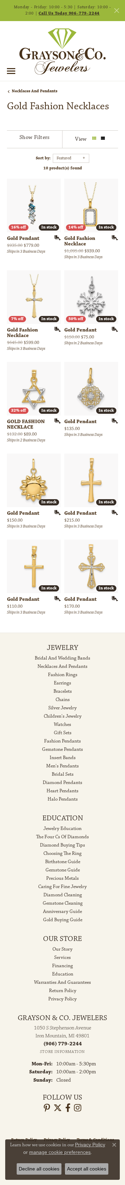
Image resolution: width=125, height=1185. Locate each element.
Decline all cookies (39, 1169)
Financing (62, 966)
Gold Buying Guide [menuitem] (62, 920)
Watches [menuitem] (62, 724)
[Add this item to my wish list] (55, 237)
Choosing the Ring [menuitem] (62, 853)
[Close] (116, 10)
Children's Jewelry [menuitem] (63, 716)
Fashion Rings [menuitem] (62, 675)
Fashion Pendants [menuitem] (62, 741)
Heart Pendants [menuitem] (62, 791)
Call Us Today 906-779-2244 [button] (69, 13)
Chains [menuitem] (63, 700)
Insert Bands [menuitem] (63, 758)
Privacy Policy (62, 999)
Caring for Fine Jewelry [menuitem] (62, 887)
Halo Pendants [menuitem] (63, 799)
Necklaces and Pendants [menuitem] (63, 666)
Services (62, 957)
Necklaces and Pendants (34, 91)
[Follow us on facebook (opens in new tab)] (67, 1108)
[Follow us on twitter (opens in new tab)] (57, 1108)
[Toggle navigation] (11, 71)
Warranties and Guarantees (62, 982)
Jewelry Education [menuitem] (62, 828)
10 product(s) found (62, 168)
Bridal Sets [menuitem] (63, 774)
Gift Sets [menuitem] (63, 733)
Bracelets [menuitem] (62, 691)
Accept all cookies (86, 1169)
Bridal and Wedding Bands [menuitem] (62, 658)
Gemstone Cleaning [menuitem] (63, 903)
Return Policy (62, 991)
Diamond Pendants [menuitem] (62, 783)
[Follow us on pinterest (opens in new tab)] (47, 1108)
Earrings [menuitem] (62, 683)
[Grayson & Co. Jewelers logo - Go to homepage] (62, 51)
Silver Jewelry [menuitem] (62, 708)
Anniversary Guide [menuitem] (62, 911)
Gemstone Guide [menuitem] (62, 870)
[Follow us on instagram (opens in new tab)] (77, 1108)
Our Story (62, 949)
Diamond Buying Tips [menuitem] (62, 845)
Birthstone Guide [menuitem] (62, 862)
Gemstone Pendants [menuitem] (62, 749)
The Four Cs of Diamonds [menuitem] (62, 837)
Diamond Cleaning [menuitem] (62, 895)
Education (62, 974)
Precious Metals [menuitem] (62, 878)
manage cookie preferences (60, 1152)
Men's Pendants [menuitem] (62, 766)
